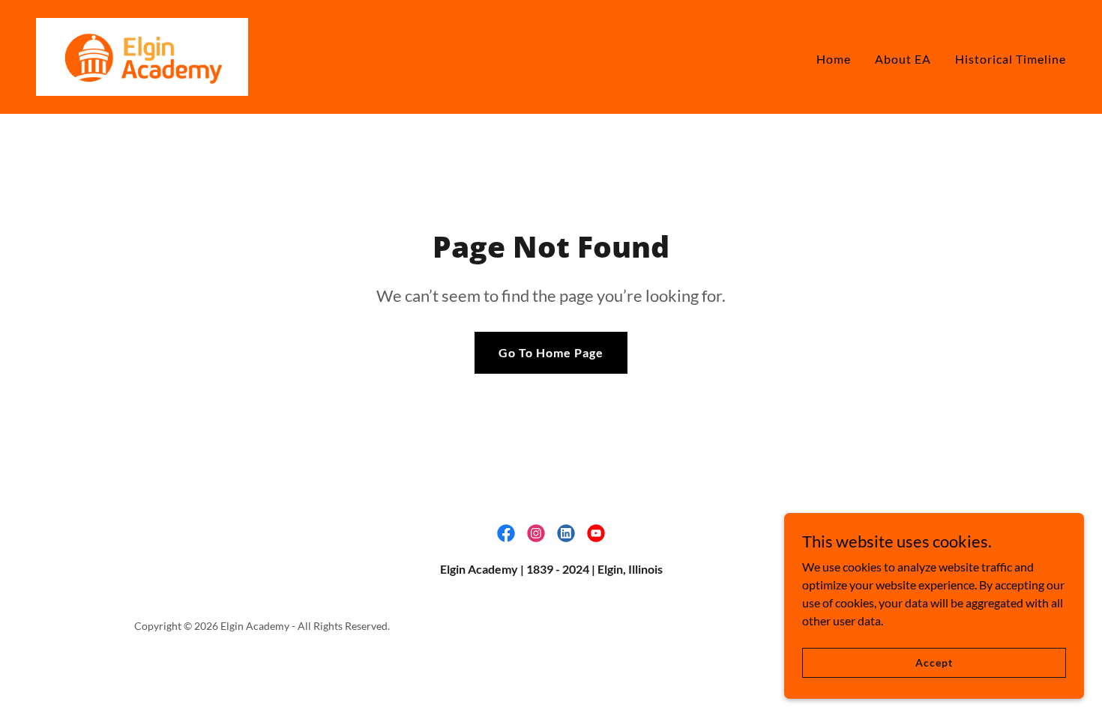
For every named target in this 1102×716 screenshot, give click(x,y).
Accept (933, 662)
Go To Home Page (551, 352)
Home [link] (833, 59)
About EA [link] (903, 59)
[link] (142, 55)
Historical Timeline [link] (1010, 59)
